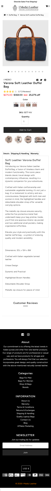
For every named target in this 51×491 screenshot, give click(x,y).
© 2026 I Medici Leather (25, 483)
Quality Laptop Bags (25, 416)
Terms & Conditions (25, 407)
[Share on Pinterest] (45, 80)
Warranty (34, 153)
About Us (25, 401)
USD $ (26, 468)
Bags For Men (25, 378)
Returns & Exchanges (25, 410)
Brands (25, 387)
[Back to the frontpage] (5, 15)
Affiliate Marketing (25, 426)
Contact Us (25, 420)
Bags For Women (25, 381)
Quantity (25, 116)
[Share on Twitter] (41, 80)
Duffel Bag (13, 15)
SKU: (21, 112)
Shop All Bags (25, 384)
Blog (25, 423)
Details (6, 153)
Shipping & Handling (20, 153)
